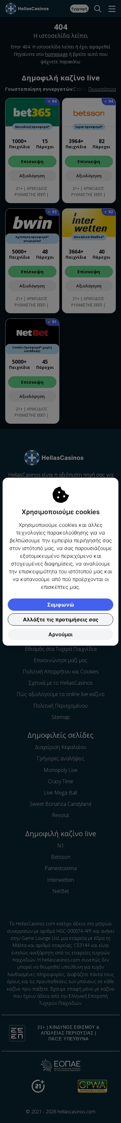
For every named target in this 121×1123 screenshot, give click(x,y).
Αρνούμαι (60, 634)
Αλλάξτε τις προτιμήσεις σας (60, 619)
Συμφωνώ (60, 604)
